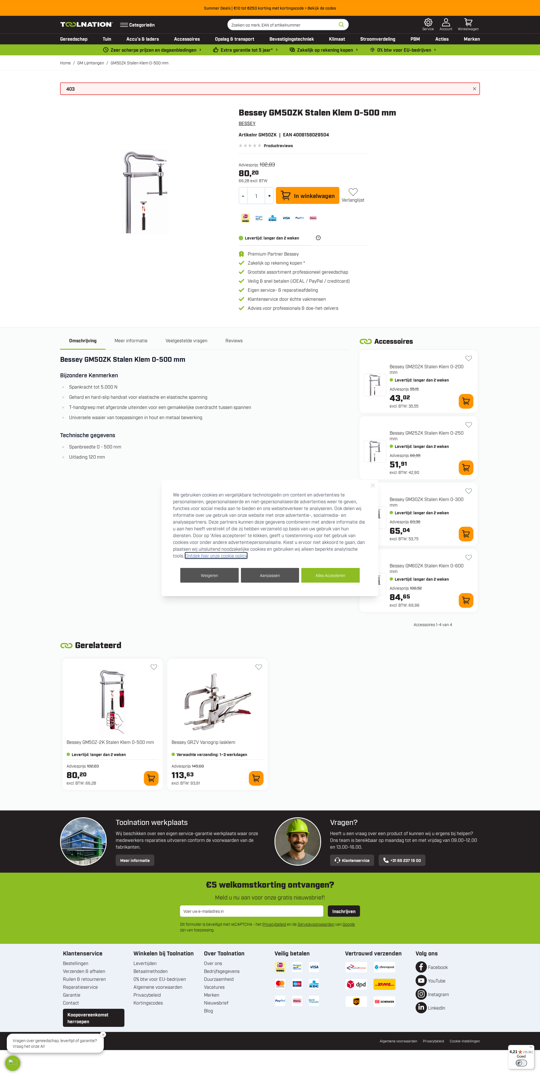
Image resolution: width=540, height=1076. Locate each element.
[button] (13, 1063)
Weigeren (209, 575)
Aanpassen (270, 575)
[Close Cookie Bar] (372, 485)
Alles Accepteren (330, 575)
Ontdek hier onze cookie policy (216, 555)
